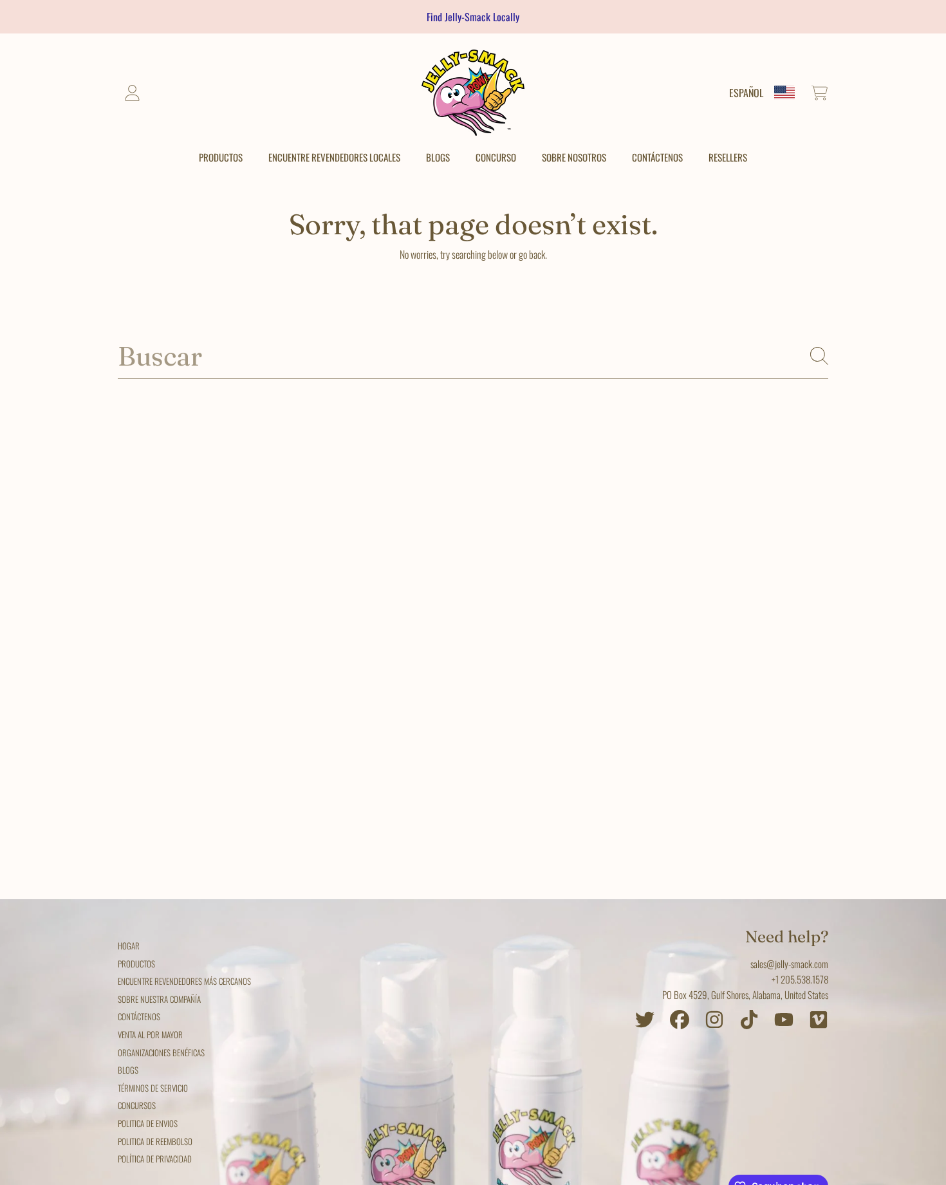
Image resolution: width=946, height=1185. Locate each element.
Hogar (129, 945)
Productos (136, 963)
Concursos (137, 1105)
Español (746, 92)
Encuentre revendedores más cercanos (184, 981)
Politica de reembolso (155, 1141)
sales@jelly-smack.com (789, 963)
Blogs (128, 1069)
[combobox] (473, 356)
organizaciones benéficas (161, 1052)
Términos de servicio (153, 1087)
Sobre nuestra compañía (159, 999)
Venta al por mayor (150, 1034)
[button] (819, 93)
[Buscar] (819, 356)
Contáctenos (139, 1016)
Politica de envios (148, 1123)
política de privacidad (155, 1158)
